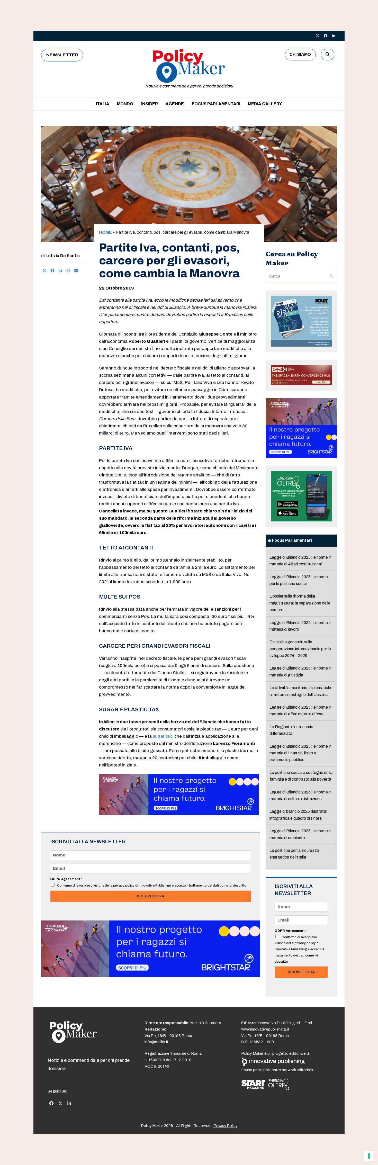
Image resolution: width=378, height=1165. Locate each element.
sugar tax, (163, 736)
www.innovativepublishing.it (265, 1029)
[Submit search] (331, 276)
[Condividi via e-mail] (76, 270)
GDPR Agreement (66, 879)
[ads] (179, 813)
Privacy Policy (225, 1126)
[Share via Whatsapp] (68, 270)
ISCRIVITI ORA (150, 896)
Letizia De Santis (63, 256)
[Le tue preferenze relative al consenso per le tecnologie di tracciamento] (369, 1156)
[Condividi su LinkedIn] (60, 270)
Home (105, 232)
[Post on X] (44, 270)
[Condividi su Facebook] (52, 270)
